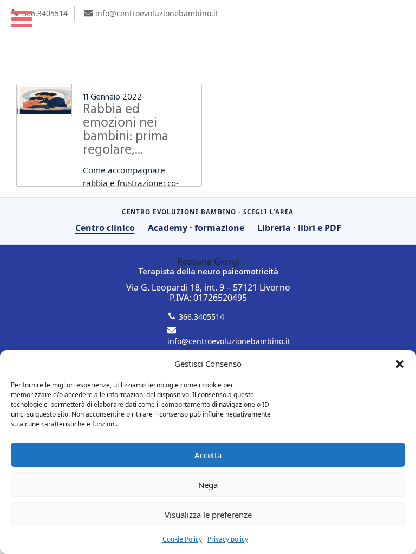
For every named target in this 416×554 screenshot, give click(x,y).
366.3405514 (45, 13)
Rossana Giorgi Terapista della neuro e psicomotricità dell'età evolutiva (208, 41)
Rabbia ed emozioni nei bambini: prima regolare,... (125, 130)
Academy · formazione (196, 228)
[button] (399, 364)
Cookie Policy (182, 539)
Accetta (208, 455)
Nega (208, 484)
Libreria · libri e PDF (299, 228)
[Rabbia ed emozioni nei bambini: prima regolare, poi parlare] (44, 100)
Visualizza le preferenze (208, 514)
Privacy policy (227, 539)
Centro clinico (105, 228)
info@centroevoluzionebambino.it (156, 13)
